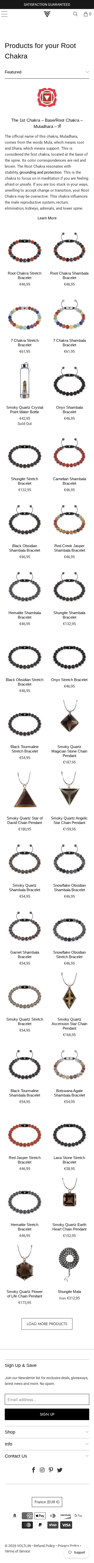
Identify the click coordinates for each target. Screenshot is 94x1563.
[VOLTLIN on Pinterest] (51, 1470)
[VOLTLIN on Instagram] (42, 1470)
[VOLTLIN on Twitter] (60, 1470)
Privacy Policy (68, 1546)
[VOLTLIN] (47, 14)
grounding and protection (40, 172)
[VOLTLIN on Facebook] (34, 1470)
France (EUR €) (47, 1502)
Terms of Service (17, 1551)
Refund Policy (44, 1546)
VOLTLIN (24, 1546)
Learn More (47, 218)
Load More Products (47, 1324)
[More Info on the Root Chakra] (47, 108)
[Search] (75, 14)
